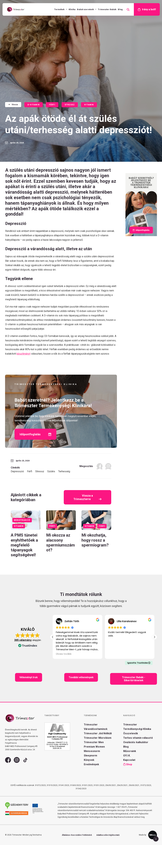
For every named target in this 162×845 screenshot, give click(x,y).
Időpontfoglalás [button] (30, 434)
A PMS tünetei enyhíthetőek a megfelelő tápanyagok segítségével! (24, 545)
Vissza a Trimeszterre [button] (83, 497)
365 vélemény (23, 640)
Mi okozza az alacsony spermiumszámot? (60, 542)
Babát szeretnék (85, 9)
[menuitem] (60, 9)
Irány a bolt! (149, 9)
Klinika (72, 9)
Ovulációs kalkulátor (135, 742)
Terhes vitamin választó (138, 737)
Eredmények (91, 764)
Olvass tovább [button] (64, 654)
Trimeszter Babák (107, 9)
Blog (120, 9)
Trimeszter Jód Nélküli (98, 733)
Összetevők (130, 733)
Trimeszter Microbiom (97, 737)
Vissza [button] (15, 104)
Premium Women (94, 746)
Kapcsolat (129, 759)
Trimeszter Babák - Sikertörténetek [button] (134, 679)
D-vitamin (34, 105)
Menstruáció (22, 520)
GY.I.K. (127, 755)
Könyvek (89, 759)
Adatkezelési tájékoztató (108, 835)
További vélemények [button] (81, 677)
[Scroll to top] (156, 838)
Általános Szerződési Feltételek (77, 835)
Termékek (59, 9)
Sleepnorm (90, 755)
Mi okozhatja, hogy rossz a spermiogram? (95, 540)
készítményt (23, 353)
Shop (129, 764)
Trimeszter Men (94, 742)
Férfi (52, 105)
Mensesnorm (92, 751)
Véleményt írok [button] (28, 677)
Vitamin (89, 105)
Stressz (70, 105)
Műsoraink (129, 751)
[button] (61, 520)
